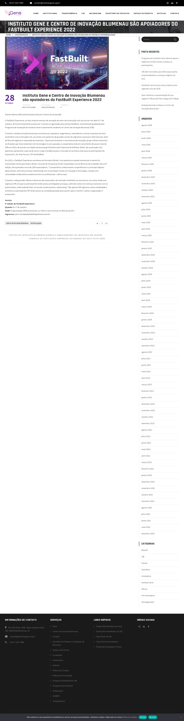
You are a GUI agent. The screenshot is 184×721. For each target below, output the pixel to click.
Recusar (152, 717)
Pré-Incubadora (148, 595)
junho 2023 (146, 365)
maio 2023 (145, 371)
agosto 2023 (146, 352)
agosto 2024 (146, 274)
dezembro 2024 (148, 255)
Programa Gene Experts (63, 686)
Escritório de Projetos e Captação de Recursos (68, 643)
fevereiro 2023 (147, 391)
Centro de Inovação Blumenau (17, 223)
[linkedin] (172, 3)
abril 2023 (145, 378)
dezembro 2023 (148, 326)
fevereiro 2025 (147, 242)
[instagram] (168, 3)
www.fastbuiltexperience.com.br (36, 214)
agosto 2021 (146, 507)
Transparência (69, 13)
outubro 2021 (147, 494)
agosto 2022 (146, 430)
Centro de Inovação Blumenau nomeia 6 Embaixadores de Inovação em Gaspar (55, 235)
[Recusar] (181, 717)
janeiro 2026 (146, 170)
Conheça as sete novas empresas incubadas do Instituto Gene (67, 238)
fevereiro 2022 (147, 468)
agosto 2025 (146, 203)
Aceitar (143, 717)
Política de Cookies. (129, 717)
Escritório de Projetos (118, 13)
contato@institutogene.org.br (47, 3)
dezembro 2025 (148, 177)
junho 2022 (146, 443)
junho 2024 (146, 287)
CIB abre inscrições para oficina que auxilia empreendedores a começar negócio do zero (159, 75)
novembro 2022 (148, 410)
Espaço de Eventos (143, 13)
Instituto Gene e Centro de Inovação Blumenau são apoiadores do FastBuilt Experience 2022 (64, 97)
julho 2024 (145, 280)
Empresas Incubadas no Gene (109, 647)
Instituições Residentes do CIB (109, 631)
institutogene (29, 107)
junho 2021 (146, 520)
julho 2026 (145, 131)
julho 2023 (145, 358)
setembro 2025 (147, 196)
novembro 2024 (148, 261)
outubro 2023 (147, 339)
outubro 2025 (147, 190)
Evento (144, 563)
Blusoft (144, 550)
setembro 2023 (147, 345)
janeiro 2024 (146, 319)
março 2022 (146, 462)
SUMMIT (56, 696)
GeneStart (145, 569)
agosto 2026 (146, 125)
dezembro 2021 (148, 481)
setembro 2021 (147, 501)
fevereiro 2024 (147, 313)
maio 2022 (146, 449)
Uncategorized (21, 35)
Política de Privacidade (62, 676)
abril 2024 (145, 300)
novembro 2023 (148, 332)
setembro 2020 (147, 533)
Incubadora (95, 13)
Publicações (58, 691)
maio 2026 (145, 144)
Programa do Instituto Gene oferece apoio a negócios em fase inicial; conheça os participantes (160, 62)
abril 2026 (145, 151)
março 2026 (146, 157)
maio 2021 (145, 527)
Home (36, 13)
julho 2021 (145, 514)
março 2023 (146, 384)
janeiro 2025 (146, 248)
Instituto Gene (36, 223)
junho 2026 (146, 138)
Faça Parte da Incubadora (107, 642)
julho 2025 (145, 209)
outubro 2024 (147, 268)
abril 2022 (145, 455)
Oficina (144, 589)
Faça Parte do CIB (103, 636)
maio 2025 (145, 222)
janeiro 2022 (146, 475)
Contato (174, 13)
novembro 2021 (148, 488)
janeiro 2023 (146, 397)
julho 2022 (145, 436)
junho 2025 (146, 216)
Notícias (161, 13)
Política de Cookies (61, 670)
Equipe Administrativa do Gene (109, 626)
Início (55, 626)
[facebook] (177, 3)
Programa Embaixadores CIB (65, 681)
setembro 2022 (148, 423)
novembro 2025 (148, 183)
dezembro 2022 (148, 404)
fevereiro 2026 (147, 164)
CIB (83, 13)
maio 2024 (145, 293)
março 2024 (146, 306)
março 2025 (146, 235)
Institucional (50, 13)
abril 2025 (145, 229)
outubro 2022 (147, 417)
